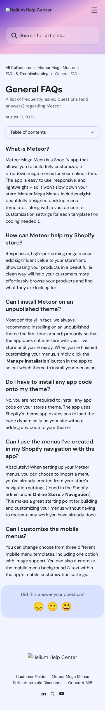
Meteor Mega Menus (56, 67)
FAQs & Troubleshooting (27, 73)
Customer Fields (30, 676)
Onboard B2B (80, 682)
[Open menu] (94, 10)
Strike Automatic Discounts (37, 682)
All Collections (18, 67)
